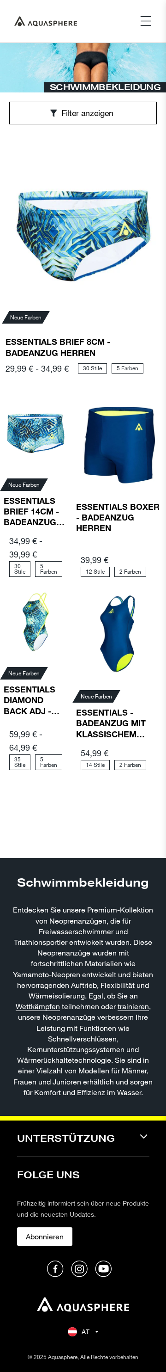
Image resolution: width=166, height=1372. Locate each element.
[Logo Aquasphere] (45, 21)
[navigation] (83, 1144)
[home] (83, 1305)
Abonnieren (45, 1236)
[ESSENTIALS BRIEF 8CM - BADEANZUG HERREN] (83, 228)
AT (85, 1331)
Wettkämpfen (38, 1006)
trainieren (133, 1006)
